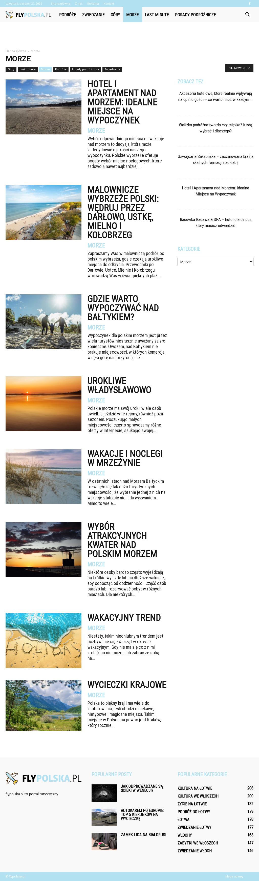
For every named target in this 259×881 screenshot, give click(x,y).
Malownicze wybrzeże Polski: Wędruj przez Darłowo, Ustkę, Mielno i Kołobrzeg (123, 212)
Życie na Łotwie (192, 804)
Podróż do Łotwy (194, 811)
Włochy (185, 835)
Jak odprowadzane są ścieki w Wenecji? (142, 788)
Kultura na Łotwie (195, 788)
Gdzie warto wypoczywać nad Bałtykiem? (123, 308)
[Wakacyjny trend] (43, 640)
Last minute (157, 14)
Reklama (93, 3)
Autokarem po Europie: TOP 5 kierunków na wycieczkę (142, 814)
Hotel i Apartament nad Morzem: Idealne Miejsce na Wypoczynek (122, 102)
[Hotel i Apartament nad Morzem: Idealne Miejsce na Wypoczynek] (43, 106)
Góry (115, 14)
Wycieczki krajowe (127, 684)
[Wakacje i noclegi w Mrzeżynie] (43, 476)
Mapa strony (234, 876)
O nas (78, 3)
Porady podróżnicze (195, 14)
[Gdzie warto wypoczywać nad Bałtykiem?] (43, 321)
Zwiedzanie (93, 14)
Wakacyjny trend (124, 617)
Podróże (67, 14)
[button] (247, 15)
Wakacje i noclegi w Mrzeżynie (125, 458)
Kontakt (109, 3)
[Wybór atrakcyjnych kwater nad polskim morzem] (43, 549)
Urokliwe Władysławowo (119, 385)
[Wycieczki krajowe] (43, 705)
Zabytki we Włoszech (198, 843)
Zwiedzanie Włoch (195, 850)
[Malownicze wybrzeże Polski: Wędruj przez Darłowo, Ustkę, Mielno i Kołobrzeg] (43, 212)
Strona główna (60, 3)
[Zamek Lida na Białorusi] (104, 841)
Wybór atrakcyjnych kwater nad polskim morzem (122, 540)
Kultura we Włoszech (198, 796)
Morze (132, 14)
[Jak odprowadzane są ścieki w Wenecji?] (104, 793)
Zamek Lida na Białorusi (143, 834)
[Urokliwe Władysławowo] (43, 403)
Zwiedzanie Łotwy (194, 827)
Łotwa (183, 819)
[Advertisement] (129, 35)
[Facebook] (249, 3)
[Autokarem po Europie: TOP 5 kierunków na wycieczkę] (104, 817)
